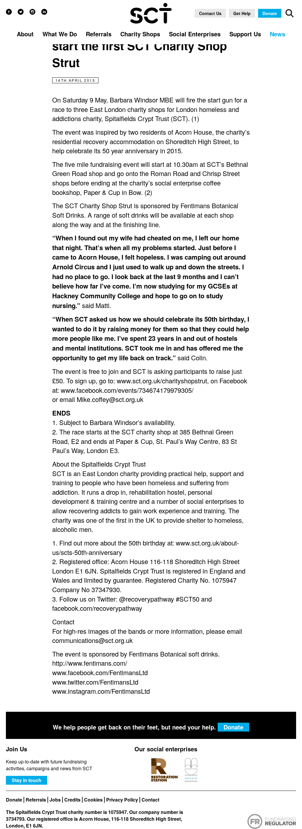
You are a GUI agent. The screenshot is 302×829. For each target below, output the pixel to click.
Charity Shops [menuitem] (140, 34)
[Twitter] (21, 12)
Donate (14, 800)
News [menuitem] (277, 34)
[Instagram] (32, 12)
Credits (72, 800)
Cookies (93, 800)
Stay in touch (26, 780)
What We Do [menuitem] (59, 34)
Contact (150, 800)
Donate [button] (269, 13)
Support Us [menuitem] (245, 34)
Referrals (36, 800)
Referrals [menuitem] (98, 34)
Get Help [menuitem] (242, 13)
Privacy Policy (122, 800)
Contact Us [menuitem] (210, 13)
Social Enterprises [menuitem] (195, 34)
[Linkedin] (44, 12)
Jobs (55, 800)
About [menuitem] (25, 34)
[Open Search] (289, 13)
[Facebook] (9, 12)
